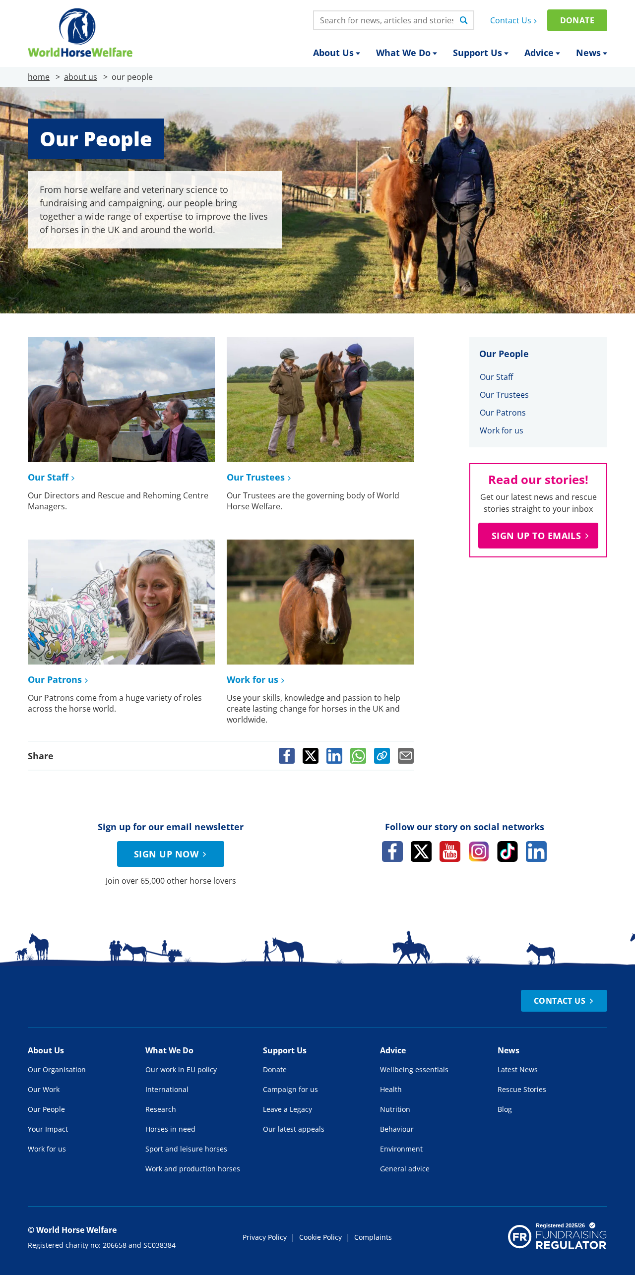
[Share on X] (310, 756)
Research (160, 1109)
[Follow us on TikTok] (507, 851)
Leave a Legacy (287, 1109)
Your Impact (48, 1129)
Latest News (518, 1069)
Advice (539, 52)
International (167, 1089)
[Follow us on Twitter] (421, 851)
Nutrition (395, 1109)
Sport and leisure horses (186, 1149)
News (588, 52)
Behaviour (397, 1129)
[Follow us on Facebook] (392, 851)
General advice (405, 1168)
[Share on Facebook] (287, 756)
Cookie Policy (320, 1237)
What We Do (403, 52)
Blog (505, 1109)
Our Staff (48, 477)
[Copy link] (382, 756)
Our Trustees (256, 477)
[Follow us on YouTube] (450, 851)
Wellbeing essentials (414, 1069)
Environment (401, 1149)
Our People (46, 1109)
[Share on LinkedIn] (334, 756)
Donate (577, 20)
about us (80, 76)
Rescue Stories (522, 1089)
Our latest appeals (293, 1129)
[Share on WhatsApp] (358, 756)
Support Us (477, 52)
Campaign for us (290, 1089)
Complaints (373, 1237)
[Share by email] (406, 756)
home (39, 76)
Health (391, 1089)
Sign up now (166, 854)
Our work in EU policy (181, 1069)
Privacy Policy (265, 1237)
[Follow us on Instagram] (478, 851)
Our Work (44, 1089)
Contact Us (510, 20)
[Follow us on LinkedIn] (536, 851)
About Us (333, 52)
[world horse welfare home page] (80, 32)
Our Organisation (57, 1069)
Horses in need (170, 1129)
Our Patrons (55, 679)
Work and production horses (192, 1168)
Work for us (252, 679)
